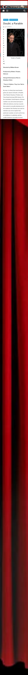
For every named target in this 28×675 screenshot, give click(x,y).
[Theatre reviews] (14, 6)
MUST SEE (6, 19)
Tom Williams (9, 26)
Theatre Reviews (13, 19)
